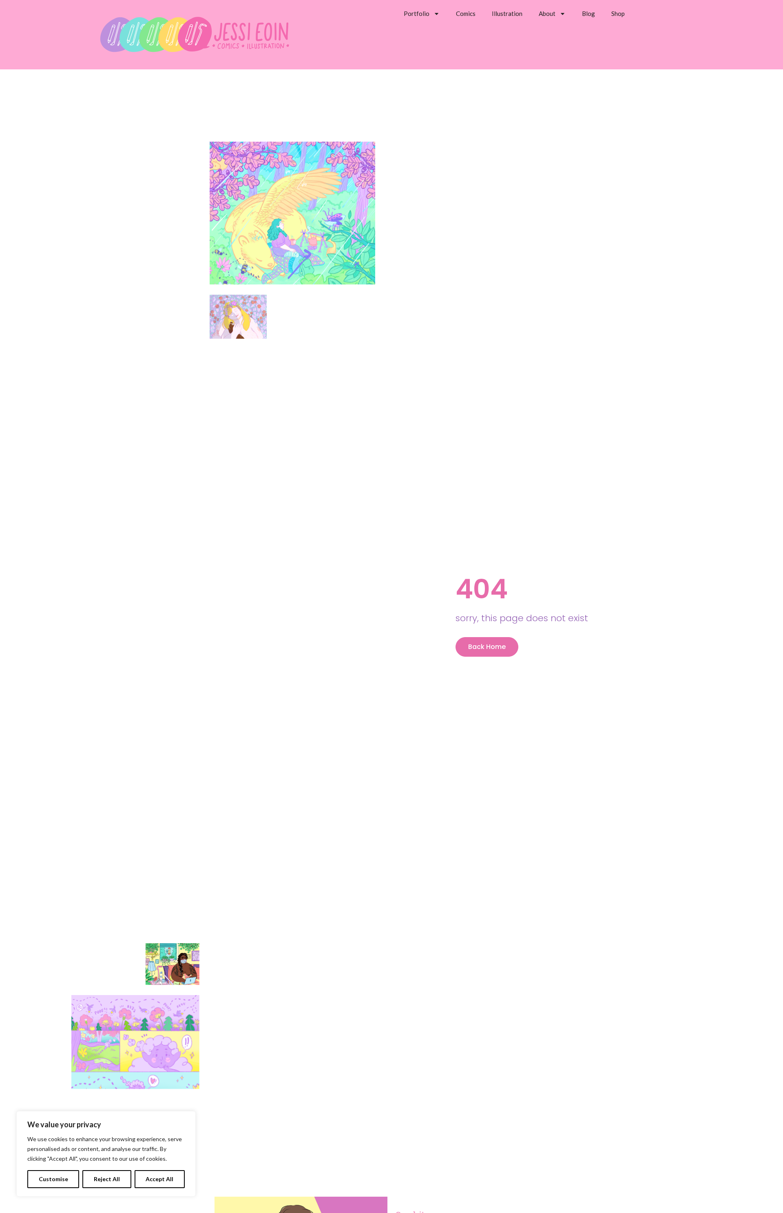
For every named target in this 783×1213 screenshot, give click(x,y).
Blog (588, 13)
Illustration (507, 13)
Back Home (487, 646)
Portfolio (416, 13)
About (547, 13)
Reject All (107, 1178)
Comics (466, 13)
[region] (106, 1154)
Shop (618, 13)
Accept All (159, 1178)
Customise (53, 1178)
